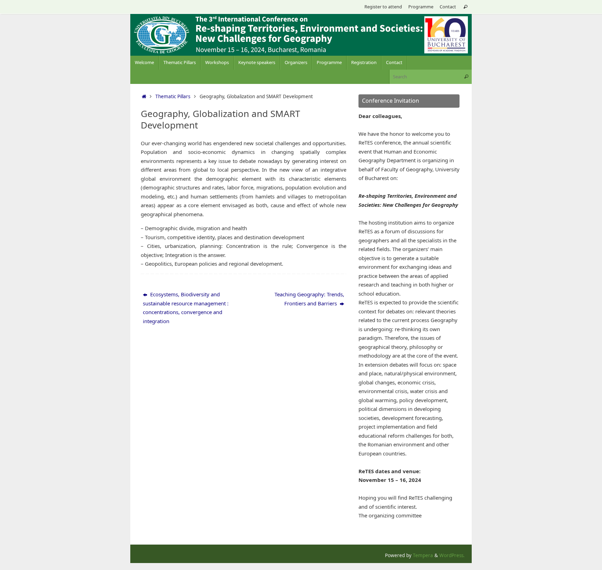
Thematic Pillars (172, 96)
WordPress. (452, 555)
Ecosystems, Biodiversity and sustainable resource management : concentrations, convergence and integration (186, 308)
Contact (448, 6)
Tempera (423, 555)
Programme (420, 6)
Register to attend (383, 6)
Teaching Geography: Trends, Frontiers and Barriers (309, 299)
